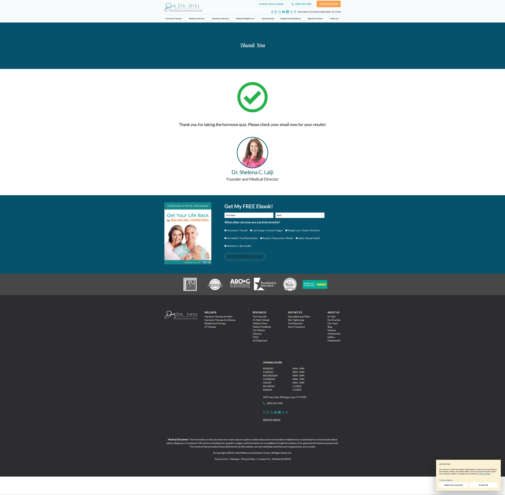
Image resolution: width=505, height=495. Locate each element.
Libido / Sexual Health (309, 238)
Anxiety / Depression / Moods (277, 238)
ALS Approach (260, 340)
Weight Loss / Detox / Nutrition (303, 230)
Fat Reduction (295, 323)
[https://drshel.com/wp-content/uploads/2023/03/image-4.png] (265, 284)
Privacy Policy (248, 459)
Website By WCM (281, 459)
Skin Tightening (296, 319)
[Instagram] (275, 12)
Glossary (257, 333)
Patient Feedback (262, 326)
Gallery (331, 337)
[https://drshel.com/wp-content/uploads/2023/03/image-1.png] (190, 284)
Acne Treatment (296, 326)
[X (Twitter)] (291, 12)
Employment (333, 340)
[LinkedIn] (287, 12)
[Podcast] (295, 12)
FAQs (256, 337)
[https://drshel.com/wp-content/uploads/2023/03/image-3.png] (240, 284)
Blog (329, 326)
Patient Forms (260, 323)
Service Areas (271, 419)
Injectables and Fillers (299, 316)
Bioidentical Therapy (215, 323)
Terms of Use (221, 459)
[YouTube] (283, 12)
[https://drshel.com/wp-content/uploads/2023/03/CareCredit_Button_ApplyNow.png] (314, 284)
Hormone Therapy (174, 18)
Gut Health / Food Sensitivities (242, 238)
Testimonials (333, 333)
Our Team (332, 323)
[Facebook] (272, 12)
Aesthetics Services (220, 18)
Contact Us (264, 459)
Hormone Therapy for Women (220, 319)
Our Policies (259, 330)
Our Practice (334, 319)
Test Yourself (259, 316)
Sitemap (234, 459)
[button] (271, 4)
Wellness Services (196, 18)
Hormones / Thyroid (237, 230)
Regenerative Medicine (291, 18)
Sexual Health (268, 18)
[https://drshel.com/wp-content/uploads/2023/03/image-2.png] (215, 284)
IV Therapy (210, 326)
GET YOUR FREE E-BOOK (245, 256)
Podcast (331, 330)
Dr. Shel (331, 316)
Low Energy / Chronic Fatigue (267, 230)
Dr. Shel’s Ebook (261, 319)
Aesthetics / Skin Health (239, 245)
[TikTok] (279, 12)
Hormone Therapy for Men (218, 316)
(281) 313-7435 (275, 403)
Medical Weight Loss (245, 18)
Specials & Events (315, 18)
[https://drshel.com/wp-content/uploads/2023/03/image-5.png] (290, 284)
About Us (334, 18)
